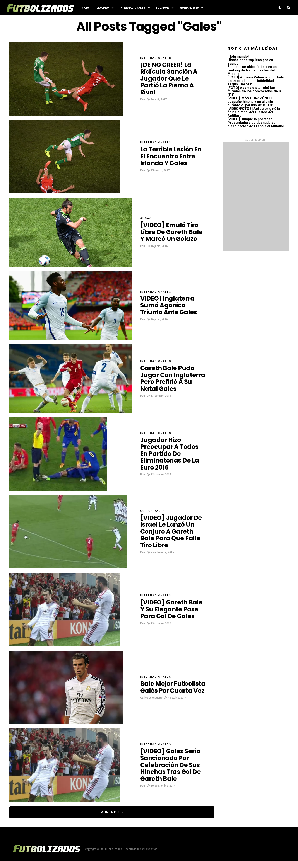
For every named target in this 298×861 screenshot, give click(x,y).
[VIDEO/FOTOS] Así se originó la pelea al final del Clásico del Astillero (254, 112)
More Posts (111, 812)
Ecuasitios (150, 849)
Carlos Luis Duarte (151, 697)
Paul (143, 99)
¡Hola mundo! (238, 56)
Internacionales (132, 7)
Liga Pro (102, 7)
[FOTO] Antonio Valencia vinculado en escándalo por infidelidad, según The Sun (256, 80)
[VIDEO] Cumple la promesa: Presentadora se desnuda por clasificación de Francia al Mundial (256, 122)
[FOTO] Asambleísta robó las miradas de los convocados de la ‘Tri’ (255, 91)
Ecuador (162, 7)
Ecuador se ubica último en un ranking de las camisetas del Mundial (252, 70)
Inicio (84, 7)
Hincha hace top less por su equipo (250, 61)
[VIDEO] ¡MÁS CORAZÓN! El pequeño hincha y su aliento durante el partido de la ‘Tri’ (250, 101)
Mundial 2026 (189, 7)
